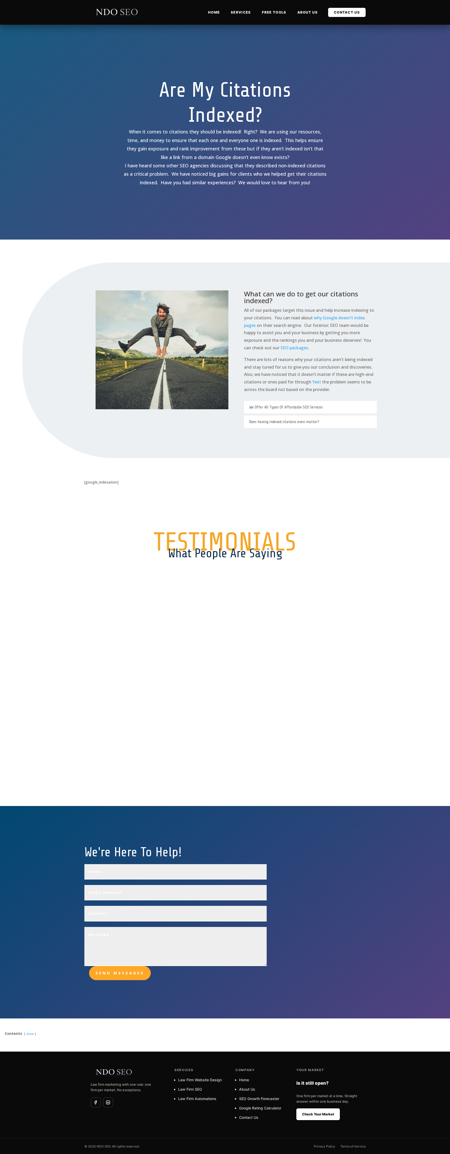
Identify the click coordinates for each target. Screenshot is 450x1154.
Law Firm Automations (197, 1098)
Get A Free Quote (269, 805)
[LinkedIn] (108, 1102)
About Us (247, 1089)
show (30, 1034)
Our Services (179, 806)
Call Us (93, 806)
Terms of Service (353, 1146)
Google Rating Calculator (260, 1108)
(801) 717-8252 (309, 959)
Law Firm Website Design (200, 1080)
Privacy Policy (324, 1146)
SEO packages (294, 348)
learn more (270, 239)
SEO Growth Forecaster (259, 1098)
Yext (316, 382)
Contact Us (189, 238)
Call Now (357, 239)
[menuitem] (214, 12)
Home (244, 1080)
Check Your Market (318, 1114)
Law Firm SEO (190, 1089)
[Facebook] (96, 1102)
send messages (120, 972)
